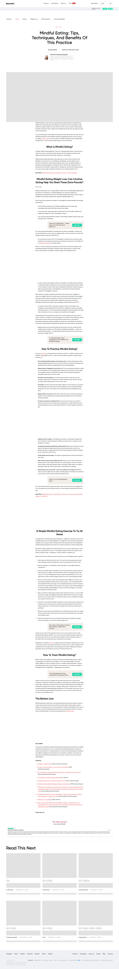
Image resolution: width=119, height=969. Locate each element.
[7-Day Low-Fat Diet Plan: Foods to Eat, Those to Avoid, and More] (23, 865)
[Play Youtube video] (59, 727)
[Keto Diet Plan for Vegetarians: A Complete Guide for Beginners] (96, 913)
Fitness (24, 19)
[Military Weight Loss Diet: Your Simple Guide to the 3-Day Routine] (96, 865)
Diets (16, 19)
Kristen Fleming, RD (62, 54)
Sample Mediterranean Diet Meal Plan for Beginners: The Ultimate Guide (58, 885)
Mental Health (45, 19)
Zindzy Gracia (47, 889)
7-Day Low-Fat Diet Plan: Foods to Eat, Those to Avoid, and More (23, 885)
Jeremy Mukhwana (84, 889)
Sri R (44, 937)
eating (51, 643)
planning (43, 353)
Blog (57, 27)
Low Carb (85, 928)
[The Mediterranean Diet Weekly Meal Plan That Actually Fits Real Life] (59, 913)
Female (110, 8)
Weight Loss (33, 19)
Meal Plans (49, 880)
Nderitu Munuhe (83, 937)
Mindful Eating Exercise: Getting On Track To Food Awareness (59, 173)
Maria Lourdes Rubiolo (12, 937)
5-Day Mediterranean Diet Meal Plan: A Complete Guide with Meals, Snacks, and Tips (23, 933)
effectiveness (70, 711)
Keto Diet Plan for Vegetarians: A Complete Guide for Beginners (93, 933)
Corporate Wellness (59, 19)
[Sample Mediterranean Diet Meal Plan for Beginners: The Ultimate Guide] (59, 865)
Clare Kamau (53, 49)
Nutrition (8, 19)
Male (105, 8)
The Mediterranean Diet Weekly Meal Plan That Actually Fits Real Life (58, 933)
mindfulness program (45, 243)
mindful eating (46, 138)
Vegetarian (98, 928)
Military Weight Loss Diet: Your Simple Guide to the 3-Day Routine (95, 885)
